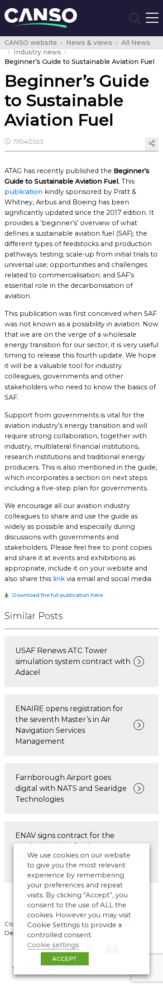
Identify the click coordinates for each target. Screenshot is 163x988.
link (59, 579)
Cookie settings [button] (53, 945)
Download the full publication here (57, 595)
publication (24, 192)
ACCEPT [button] (64, 958)
